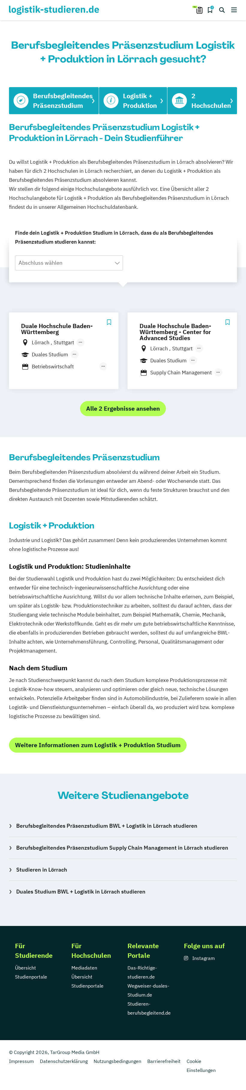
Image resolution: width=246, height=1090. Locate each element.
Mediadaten (84, 968)
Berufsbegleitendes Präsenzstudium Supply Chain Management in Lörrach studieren (122, 847)
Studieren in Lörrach (41, 869)
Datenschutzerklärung (64, 1061)
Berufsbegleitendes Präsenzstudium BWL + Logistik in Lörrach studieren (106, 825)
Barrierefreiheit (164, 1061)
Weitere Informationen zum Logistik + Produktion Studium (98, 745)
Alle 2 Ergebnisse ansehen (123, 408)
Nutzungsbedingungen (117, 1061)
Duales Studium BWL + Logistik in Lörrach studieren (81, 891)
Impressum (21, 1061)
